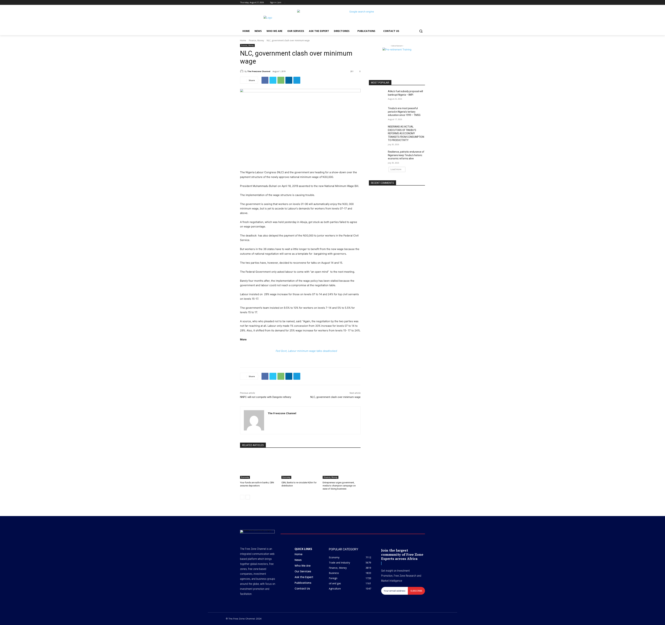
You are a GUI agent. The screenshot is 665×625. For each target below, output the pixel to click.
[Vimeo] (418, 3)
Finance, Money (256, 40)
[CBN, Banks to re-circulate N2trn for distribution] (300, 465)
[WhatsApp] (280, 80)
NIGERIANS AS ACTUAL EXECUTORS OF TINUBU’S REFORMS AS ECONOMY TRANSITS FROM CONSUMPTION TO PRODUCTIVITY (406, 133)
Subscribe (416, 590)
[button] (421, 31)
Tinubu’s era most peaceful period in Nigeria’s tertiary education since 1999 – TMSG (404, 111)
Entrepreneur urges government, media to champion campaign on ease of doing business (339, 485)
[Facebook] (404, 3)
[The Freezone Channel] (242, 71)
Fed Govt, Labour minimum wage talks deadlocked (306, 351)
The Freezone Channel (258, 71)
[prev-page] (242, 497)
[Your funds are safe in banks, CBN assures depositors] (259, 465)
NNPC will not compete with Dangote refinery (265, 397)
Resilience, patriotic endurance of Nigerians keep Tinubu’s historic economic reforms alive (406, 155)
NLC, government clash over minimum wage (335, 397)
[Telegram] (296, 80)
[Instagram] (409, 3)
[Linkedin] (288, 80)
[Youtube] (423, 3)
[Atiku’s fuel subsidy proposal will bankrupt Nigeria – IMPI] (377, 96)
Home (243, 40)
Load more (396, 169)
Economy (245, 477)
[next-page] (248, 497)
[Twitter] (413, 3)
